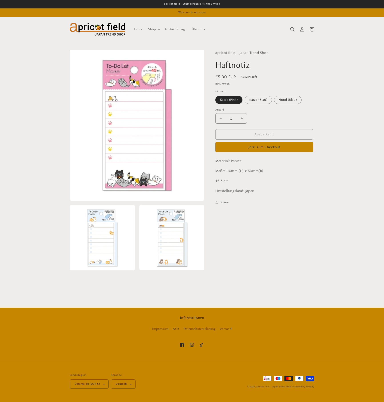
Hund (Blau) (288, 99)
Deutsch (121, 383)
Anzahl (219, 109)
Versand (226, 329)
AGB (176, 329)
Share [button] (224, 202)
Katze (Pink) (229, 99)
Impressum (160, 329)
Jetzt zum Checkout (264, 147)
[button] (154, 29)
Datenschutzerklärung (200, 329)
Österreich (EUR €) (87, 383)
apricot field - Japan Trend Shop (273, 387)
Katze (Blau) (258, 99)
